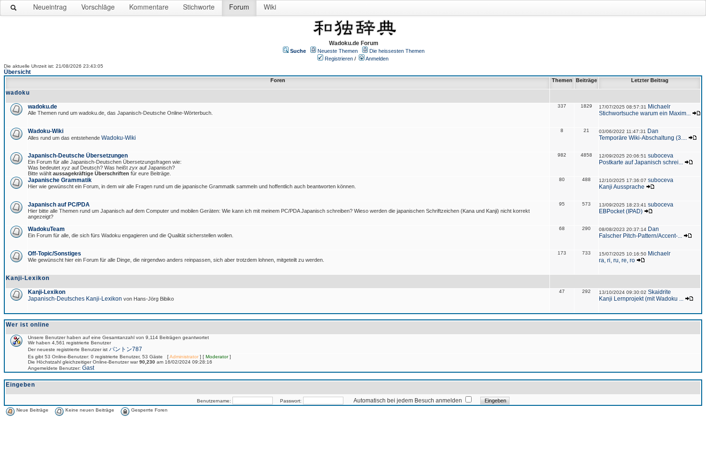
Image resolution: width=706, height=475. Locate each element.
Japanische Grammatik (60, 180)
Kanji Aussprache (622, 186)
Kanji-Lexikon (46, 292)
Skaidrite (659, 292)
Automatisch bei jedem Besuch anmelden (407, 400)
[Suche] (14, 9)
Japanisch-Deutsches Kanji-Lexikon (75, 298)
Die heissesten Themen (397, 51)
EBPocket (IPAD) (621, 211)
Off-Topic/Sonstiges (54, 253)
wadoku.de (42, 106)
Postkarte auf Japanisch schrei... (641, 162)
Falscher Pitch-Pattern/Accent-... (640, 235)
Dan (652, 131)
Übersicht (17, 72)
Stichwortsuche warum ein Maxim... (645, 113)
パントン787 (125, 349)
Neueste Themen (337, 51)
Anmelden (377, 58)
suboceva (660, 155)
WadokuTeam (46, 229)
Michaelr (659, 106)
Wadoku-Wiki (45, 131)
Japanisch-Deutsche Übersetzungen (78, 155)
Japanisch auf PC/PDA (59, 204)
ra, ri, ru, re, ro (617, 260)
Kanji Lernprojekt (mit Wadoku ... (641, 298)
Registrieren (339, 58)
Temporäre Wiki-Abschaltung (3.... (643, 137)
